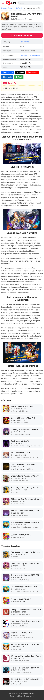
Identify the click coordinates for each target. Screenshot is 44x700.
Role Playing (18, 8)
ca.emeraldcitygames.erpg (30, 55)
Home (3, 8)
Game (10, 8)
